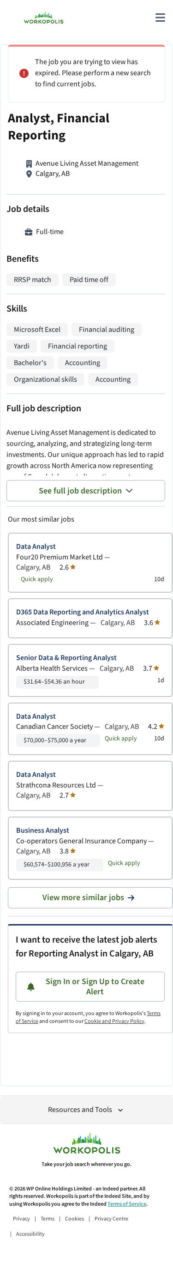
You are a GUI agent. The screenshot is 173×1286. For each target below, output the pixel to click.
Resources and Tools (80, 1110)
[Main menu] (160, 17)
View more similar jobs (83, 897)
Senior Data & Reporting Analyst (66, 658)
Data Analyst (36, 547)
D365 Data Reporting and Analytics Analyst (82, 612)
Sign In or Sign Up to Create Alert (95, 986)
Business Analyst (42, 830)
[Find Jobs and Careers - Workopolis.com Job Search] (43, 18)
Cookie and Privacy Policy (114, 1021)
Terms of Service (126, 1204)
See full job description (80, 491)
